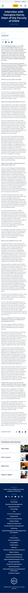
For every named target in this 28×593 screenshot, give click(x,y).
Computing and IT (14, 506)
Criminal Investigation (14, 514)
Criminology (14, 509)
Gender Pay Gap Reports (14, 564)
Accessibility (14, 542)
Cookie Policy (14, 545)
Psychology (14, 502)
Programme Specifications (14, 554)
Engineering (14, 516)
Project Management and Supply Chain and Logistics (14, 531)
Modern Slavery (14, 552)
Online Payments (14, 566)
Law (14, 511)
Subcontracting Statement (14, 557)
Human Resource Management (14, 526)
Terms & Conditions (14, 540)
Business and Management (14, 504)
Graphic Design (14, 521)
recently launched (10, 46)
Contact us (17, 1)
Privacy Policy (14, 538)
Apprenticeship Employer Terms (14, 559)
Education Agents (14, 573)
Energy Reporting (14, 562)
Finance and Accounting (14, 518)
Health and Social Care (14, 523)
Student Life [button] (5, 35)
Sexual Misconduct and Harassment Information (14, 569)
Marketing (14, 528)
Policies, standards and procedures (14, 550)
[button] (24, 1)
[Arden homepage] (2, 5)
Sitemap (14, 547)
